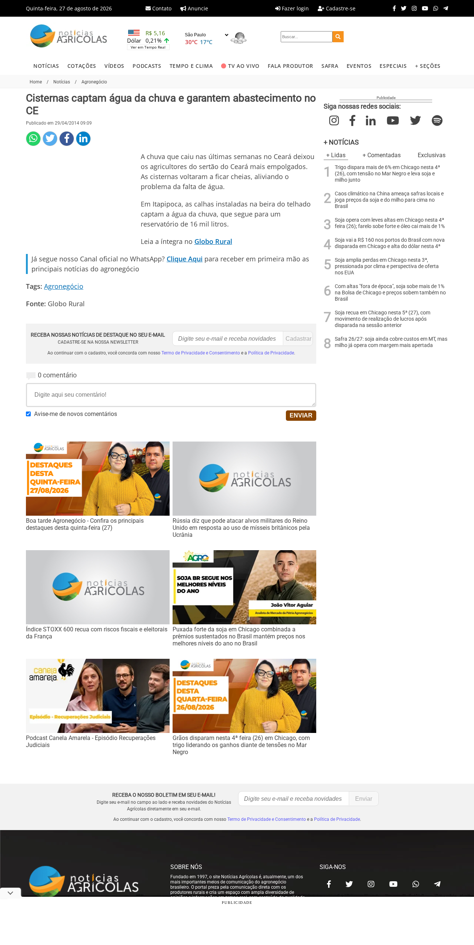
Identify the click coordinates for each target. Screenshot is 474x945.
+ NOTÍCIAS (341, 142)
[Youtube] (423, 8)
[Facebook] (392, 8)
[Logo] (68, 37)
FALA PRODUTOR (290, 65)
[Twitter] (402, 8)
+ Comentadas (382, 155)
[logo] (91, 882)
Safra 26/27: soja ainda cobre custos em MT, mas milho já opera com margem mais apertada (391, 342)
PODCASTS (147, 65)
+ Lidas (336, 155)
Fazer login (294, 8)
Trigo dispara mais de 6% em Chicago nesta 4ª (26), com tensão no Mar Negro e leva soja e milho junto (387, 173)
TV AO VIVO (244, 65)
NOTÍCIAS (46, 65)
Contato (161, 8)
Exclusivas (431, 155)
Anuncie (197, 8)
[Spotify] (437, 120)
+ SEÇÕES (428, 65)
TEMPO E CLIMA (191, 65)
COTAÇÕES (81, 65)
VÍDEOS (114, 65)
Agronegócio (63, 286)
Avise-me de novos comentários (75, 413)
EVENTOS (359, 65)
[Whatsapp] (434, 8)
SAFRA (329, 65)
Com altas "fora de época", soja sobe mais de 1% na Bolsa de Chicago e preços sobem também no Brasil (390, 292)
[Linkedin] (83, 138)
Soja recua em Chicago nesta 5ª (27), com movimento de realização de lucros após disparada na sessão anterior (382, 319)
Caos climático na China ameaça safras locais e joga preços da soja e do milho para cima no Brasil (389, 200)
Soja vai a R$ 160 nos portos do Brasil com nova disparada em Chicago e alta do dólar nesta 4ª (390, 243)
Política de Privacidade (271, 353)
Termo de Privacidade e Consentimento (200, 353)
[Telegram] (444, 8)
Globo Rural (213, 241)
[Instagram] (412, 8)
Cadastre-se (340, 8)
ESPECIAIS (393, 65)
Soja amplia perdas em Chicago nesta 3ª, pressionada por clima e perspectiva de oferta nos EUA (387, 266)
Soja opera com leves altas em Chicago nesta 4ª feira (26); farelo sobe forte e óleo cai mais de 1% (390, 223)
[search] (338, 36)
